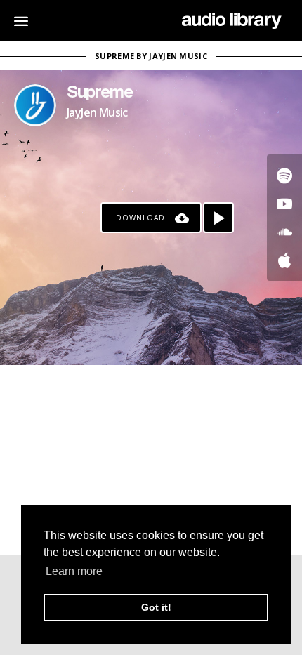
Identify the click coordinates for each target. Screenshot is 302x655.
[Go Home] (231, 21)
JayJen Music (97, 112)
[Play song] (218, 217)
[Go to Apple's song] (284, 260)
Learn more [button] (74, 571)
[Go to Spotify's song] (284, 175)
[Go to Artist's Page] (35, 105)
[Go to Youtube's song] (284, 204)
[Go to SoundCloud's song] (284, 232)
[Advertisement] (151, 460)
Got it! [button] (156, 607)
